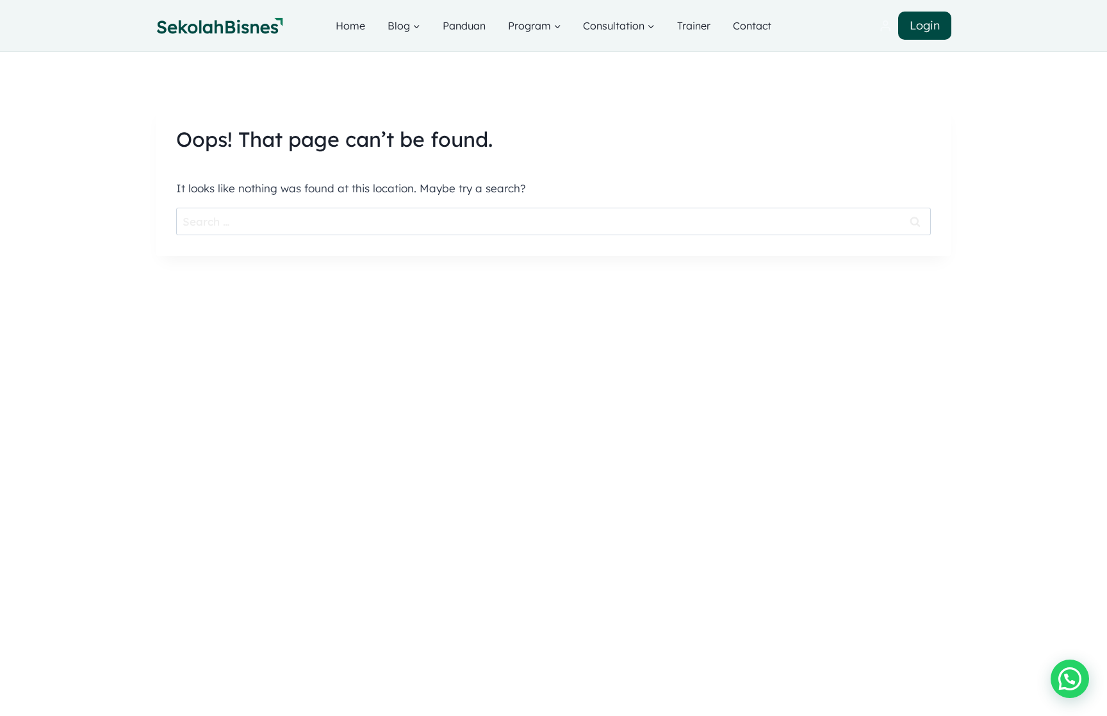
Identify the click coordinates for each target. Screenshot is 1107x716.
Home (350, 25)
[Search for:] (553, 221)
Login (925, 25)
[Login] (885, 26)
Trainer (693, 25)
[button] (1070, 679)
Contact (752, 25)
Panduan (464, 25)
